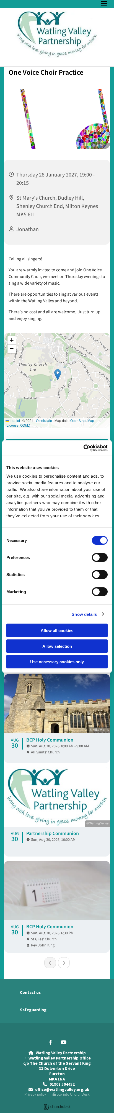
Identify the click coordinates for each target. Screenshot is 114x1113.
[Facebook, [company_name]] (50, 1042)
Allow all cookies (57, 630)
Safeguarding (33, 1009)
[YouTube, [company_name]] (63, 1042)
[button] (57, 3)
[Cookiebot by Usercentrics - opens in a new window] (83, 448)
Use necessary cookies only (57, 661)
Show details (84, 614)
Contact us (30, 992)
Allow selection (57, 646)
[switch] (100, 557)
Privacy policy (35, 1094)
